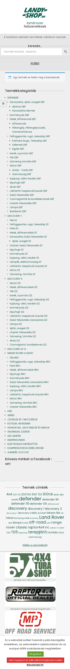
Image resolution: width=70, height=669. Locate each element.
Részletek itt (35, 665)
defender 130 (38, 503)
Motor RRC (16, 398)
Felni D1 (14, 228)
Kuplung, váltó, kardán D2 (25, 303)
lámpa (17, 523)
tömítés (52, 532)
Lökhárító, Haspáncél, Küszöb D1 (28, 266)
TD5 (14, 532)
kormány (34, 518)
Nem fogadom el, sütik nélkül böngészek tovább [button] (35, 660)
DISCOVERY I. (14, 216)
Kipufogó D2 (17, 312)
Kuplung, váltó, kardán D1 (24, 257)
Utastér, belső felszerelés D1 (26, 245)
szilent (61, 528)
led (10, 522)
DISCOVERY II (14, 278)
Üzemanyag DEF (21, 174)
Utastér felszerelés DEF (23, 203)
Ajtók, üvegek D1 (21, 241)
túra (61, 532)
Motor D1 (15, 270)
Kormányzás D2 (19, 307)
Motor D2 (15, 283)
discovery (17, 508)
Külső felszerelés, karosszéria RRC (29, 382)
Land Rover (51, 517)
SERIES (10, 415)
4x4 (9, 494)
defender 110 (20, 503)
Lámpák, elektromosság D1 (25, 262)
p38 (48, 523)
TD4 (8, 532)
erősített (42, 513)
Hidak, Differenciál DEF (23, 119)
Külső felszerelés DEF (22, 195)
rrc (47, 527)
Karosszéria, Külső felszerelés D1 (28, 236)
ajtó (61, 494)
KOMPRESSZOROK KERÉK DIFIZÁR (25, 448)
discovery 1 (36, 508)
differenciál (53, 504)
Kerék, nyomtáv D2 (21, 295)
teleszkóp (23, 532)
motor (25, 522)
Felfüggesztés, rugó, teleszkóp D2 (29, 299)
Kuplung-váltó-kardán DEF (25, 178)
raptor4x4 (36, 527)
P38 (9, 411)
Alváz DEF (15, 187)
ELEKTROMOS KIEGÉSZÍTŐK (22, 444)
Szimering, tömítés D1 (22, 274)
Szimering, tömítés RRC (23, 402)
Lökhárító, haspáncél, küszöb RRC (29, 394)
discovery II (24, 513)
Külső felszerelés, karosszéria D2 (28, 320)
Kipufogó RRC (18, 374)
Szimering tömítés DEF (23, 161)
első (34, 513)
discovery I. (11, 513)
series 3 (54, 527)
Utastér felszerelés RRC (23, 406)
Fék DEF (14, 157)
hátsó (10, 518)
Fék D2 (14, 291)
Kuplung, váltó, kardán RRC (25, 386)
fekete (50, 513)
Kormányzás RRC (20, 378)
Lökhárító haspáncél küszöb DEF (28, 191)
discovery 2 (53, 508)
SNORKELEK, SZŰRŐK (18, 431)
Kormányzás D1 (19, 253)
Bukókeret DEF (18, 211)
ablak (56, 494)
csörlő (14, 499)
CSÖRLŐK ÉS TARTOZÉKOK (22, 419)
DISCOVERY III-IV (16, 349)
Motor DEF (16, 165)
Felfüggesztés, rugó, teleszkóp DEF (30, 136)
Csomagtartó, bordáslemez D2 (28, 344)
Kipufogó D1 (16, 249)
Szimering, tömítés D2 (23, 336)
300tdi (47, 494)
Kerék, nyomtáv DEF (21, 153)
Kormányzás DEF (19, 115)
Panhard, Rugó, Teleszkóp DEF (29, 140)
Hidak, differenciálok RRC (24, 369)
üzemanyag (35, 537)
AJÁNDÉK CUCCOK (18, 452)
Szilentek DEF (19, 144)
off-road (37, 522)
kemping (19, 518)
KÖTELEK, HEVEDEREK (19, 423)
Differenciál (19, 123)
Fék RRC (14, 357)
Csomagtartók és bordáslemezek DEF (32, 199)
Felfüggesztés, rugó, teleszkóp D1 (29, 224)
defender (30, 498)
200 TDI (16, 494)
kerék (27, 518)
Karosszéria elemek (23, 110)
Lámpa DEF (16, 207)
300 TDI (36, 494)
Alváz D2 (15, 340)
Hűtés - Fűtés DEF (22, 170)
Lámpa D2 (16, 324)
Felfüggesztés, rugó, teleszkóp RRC (30, 361)
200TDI (26, 494)
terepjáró (37, 532)
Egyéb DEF (18, 149)
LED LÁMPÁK (14, 436)
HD (62, 513)
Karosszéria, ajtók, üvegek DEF (27, 102)
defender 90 (50, 499)
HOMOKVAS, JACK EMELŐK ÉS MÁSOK (28, 427)
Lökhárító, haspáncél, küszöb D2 (28, 316)
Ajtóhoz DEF (19, 106)
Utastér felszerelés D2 (23, 332)
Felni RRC (15, 365)
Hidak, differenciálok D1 (23, 232)
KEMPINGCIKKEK (16, 440)
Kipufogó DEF (17, 182)
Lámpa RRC (16, 390)
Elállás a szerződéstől (35, 545)
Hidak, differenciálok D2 (23, 287)
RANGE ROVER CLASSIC (20, 353)
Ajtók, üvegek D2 (19, 328)
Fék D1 (13, 220)
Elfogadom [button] (35, 654)
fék (58, 513)
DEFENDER (13, 97)
